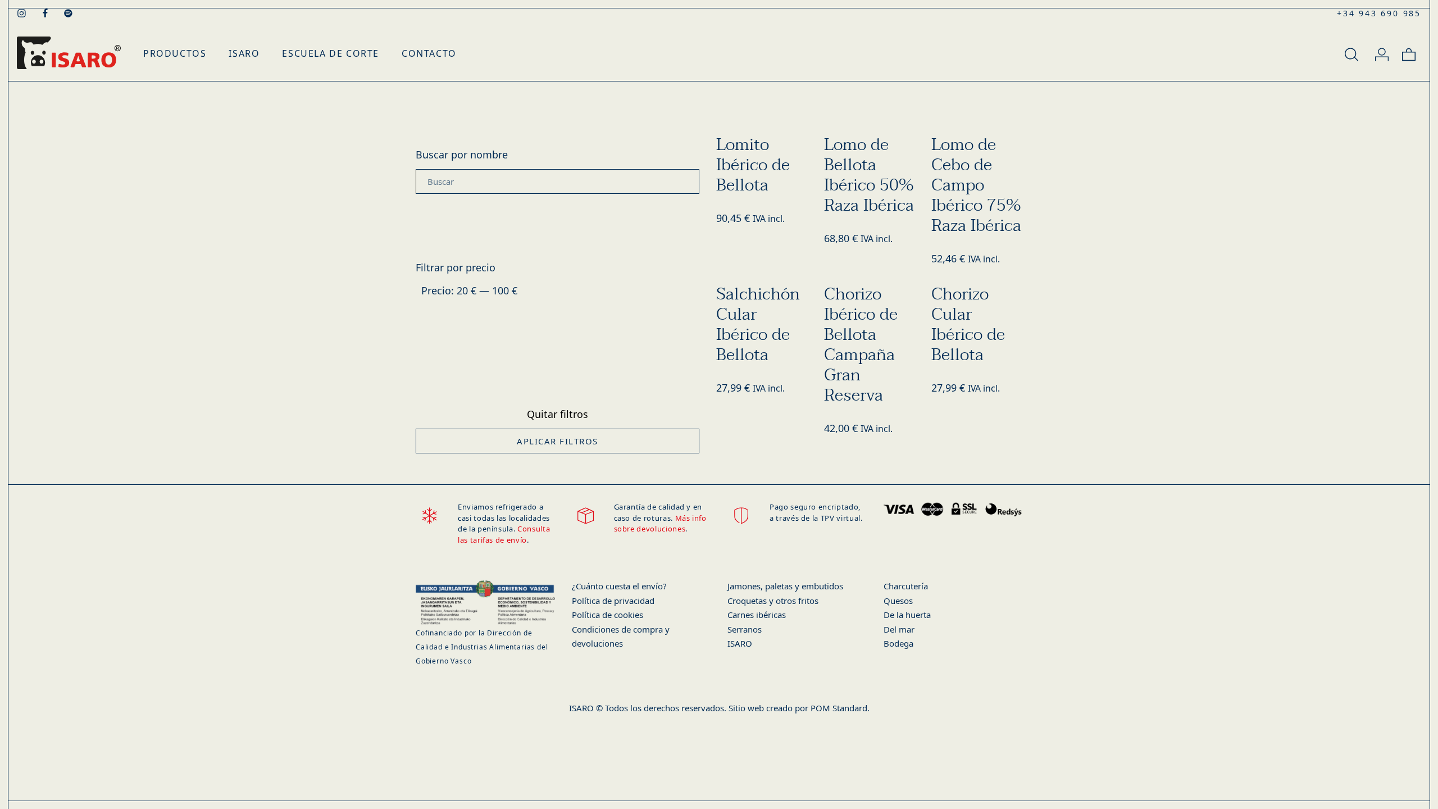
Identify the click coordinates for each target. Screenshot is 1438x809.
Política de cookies (607, 614)
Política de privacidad (613, 600)
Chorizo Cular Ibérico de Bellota (968, 325)
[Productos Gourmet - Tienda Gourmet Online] (69, 53)
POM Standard (839, 707)
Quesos (898, 600)
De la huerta (907, 614)
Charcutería (906, 586)
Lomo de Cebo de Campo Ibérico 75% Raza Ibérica (976, 185)
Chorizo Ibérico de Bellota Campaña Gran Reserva (861, 345)
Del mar (899, 629)
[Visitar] (22, 12)
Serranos (744, 629)
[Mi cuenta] (1381, 53)
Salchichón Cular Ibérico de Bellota (758, 325)
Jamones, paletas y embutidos (785, 586)
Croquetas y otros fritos (772, 600)
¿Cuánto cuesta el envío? (619, 586)
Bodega (898, 643)
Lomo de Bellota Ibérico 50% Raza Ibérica (869, 175)
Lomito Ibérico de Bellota (753, 165)
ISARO (739, 643)
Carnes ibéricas (756, 614)
